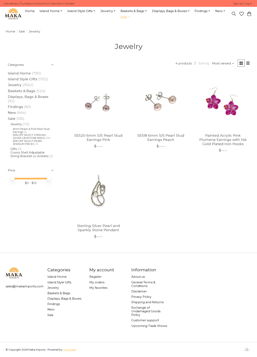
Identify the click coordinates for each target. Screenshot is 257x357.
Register (95, 277)
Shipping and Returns (147, 302)
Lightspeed (69, 349)
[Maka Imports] (13, 13)
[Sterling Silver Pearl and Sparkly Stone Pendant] (98, 191)
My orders (96, 282)
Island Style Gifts (22, 79)
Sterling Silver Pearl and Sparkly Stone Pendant (98, 228)
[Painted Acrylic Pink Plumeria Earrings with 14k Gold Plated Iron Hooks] (223, 101)
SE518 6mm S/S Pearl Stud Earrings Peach (160, 137)
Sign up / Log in (242, 3)
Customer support (145, 320)
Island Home (19, 73)
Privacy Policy (141, 297)
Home (30, 11)
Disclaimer (139, 291)
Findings (15, 107)
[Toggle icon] (234, 13)
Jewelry (14, 85)
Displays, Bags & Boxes (28, 97)
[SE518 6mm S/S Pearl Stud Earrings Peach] (160, 101)
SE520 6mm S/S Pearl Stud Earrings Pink (98, 137)
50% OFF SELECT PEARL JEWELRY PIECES (27, 142)
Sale (22, 31)
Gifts (13, 149)
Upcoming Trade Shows (149, 326)
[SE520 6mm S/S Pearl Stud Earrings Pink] (98, 101)
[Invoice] (246, 350)
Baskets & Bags (21, 91)
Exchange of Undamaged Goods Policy (145, 311)
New (12, 112)
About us (138, 277)
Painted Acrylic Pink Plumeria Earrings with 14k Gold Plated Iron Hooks (223, 139)
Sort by (204, 63)
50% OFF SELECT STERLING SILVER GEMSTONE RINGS (29, 136)
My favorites (98, 288)
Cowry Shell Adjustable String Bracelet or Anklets (29, 154)
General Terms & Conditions (143, 284)
